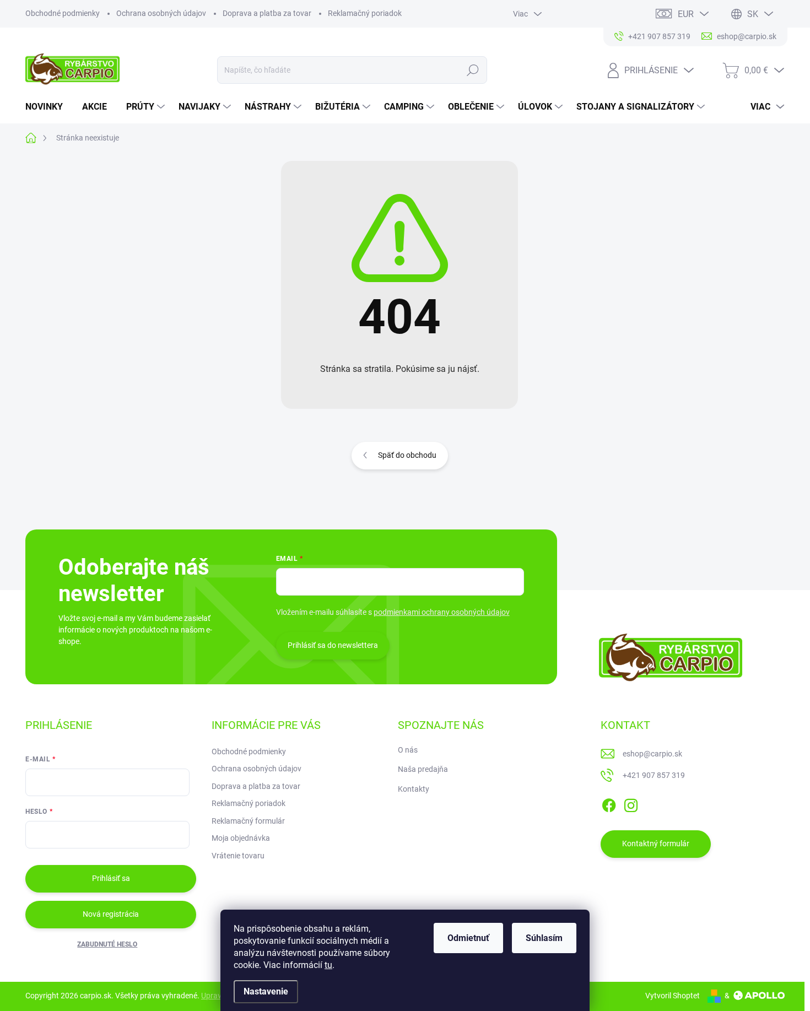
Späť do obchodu (407, 455)
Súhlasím (544, 938)
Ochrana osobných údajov (161, 13)
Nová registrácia (111, 914)
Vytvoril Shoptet (672, 995)
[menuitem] (48, 106)
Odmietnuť (468, 938)
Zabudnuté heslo (107, 944)
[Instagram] (631, 803)
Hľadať (473, 70)
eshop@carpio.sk (652, 753)
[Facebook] (609, 803)
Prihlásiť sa (111, 878)
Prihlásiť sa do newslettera (333, 645)
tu (328, 965)
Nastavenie (266, 991)
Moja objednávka (241, 838)
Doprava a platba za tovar (267, 13)
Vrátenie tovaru (238, 855)
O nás (408, 749)
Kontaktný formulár (655, 843)
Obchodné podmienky (62, 13)
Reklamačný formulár (248, 821)
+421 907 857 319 (654, 775)
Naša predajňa (423, 769)
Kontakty (413, 789)
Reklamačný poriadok (365, 13)
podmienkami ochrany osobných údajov (442, 612)
